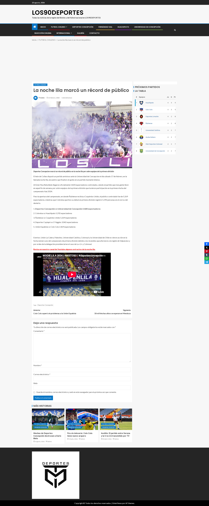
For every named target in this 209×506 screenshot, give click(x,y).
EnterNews (117, 503)
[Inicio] (34, 27)
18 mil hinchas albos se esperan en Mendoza (112, 311)
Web (35, 383)
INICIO (43, 27)
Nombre (37, 365)
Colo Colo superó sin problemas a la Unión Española (54, 311)
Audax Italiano (151, 137)
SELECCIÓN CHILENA (42, 33)
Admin (42, 98)
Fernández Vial (105, 27)
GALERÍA (80, 33)
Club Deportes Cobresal (154, 144)
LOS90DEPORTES (57, 12)
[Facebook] (206, 244)
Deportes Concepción (82, 27)
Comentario (39, 331)
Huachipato (123, 27)
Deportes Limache (152, 116)
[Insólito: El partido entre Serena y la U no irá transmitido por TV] (116, 419)
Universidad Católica (153, 130)
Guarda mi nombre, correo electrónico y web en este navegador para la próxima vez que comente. (76, 392)
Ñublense (149, 123)
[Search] (174, 30)
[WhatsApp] (206, 258)
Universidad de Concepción (147, 27)
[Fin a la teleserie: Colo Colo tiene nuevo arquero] (82, 419)
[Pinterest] (206, 251)
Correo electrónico (41, 374)
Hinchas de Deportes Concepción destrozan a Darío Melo (47, 436)
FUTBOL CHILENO (58, 27)
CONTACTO (94, 33)
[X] (206, 247)
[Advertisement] (104, 61)
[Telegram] (206, 262)
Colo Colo (149, 110)
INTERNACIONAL (63, 33)
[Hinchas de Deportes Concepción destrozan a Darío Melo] (48, 419)
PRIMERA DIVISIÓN (41, 427)
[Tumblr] (206, 255)
